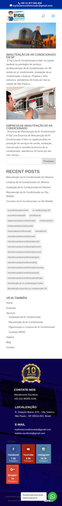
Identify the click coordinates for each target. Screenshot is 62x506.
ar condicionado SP (41, 210)
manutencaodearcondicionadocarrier (24, 247)
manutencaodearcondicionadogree (23, 257)
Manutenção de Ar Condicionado (26, 322)
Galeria (10, 337)
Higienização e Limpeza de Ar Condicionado (32, 327)
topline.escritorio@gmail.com (30, 433)
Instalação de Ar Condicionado (25, 317)
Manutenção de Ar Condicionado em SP (31, 56)
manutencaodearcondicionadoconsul (24, 252)
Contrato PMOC (17, 332)
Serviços (10, 313)
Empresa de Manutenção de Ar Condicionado (29, 127)
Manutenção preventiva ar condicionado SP (27, 288)
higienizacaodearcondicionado (22, 221)
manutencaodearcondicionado (21, 236)
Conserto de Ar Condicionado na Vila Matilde (29, 201)
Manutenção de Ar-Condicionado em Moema (29, 177)
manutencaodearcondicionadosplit (23, 273)
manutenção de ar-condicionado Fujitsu (25, 283)
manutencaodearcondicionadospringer (25, 278)
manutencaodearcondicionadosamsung (25, 267)
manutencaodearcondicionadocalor (24, 241)
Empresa (11, 308)
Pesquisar (49, 161)
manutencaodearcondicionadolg (22, 262)
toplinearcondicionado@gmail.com (33, 429)
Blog (8, 342)
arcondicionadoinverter (18, 210)
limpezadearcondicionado (19, 231)
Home (9, 303)
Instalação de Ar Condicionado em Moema (28, 187)
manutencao (40, 231)
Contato (10, 347)
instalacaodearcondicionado (20, 226)
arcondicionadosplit (16, 215)
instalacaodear (46, 221)
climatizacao (35, 215)
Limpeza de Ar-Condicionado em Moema (27, 182)
